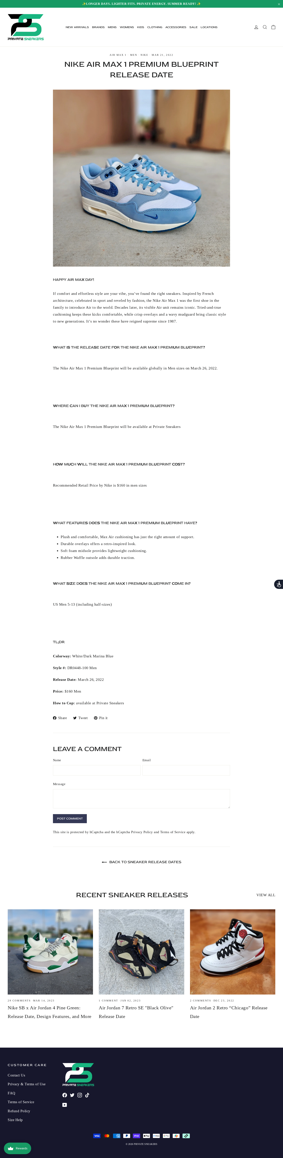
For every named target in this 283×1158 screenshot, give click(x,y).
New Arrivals (77, 27)
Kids (140, 27)
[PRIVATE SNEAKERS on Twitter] (72, 1094)
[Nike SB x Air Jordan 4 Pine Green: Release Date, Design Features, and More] (50, 952)
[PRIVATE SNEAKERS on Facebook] (64, 1094)
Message (59, 784)
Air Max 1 (118, 54)
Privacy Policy (142, 832)
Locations (209, 27)
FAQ (11, 1093)
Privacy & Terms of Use (26, 1084)
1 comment (109, 1000)
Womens (127, 27)
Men (133, 54)
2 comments (201, 1000)
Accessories (175, 27)
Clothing (154, 27)
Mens (112, 27)
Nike (144, 54)
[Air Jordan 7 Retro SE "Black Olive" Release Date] (141, 952)
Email (146, 760)
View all (265, 895)
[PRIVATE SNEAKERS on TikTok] (87, 1094)
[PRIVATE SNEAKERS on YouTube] (64, 1104)
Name (57, 760)
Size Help (15, 1120)
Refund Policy (19, 1111)
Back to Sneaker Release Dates (144, 862)
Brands (98, 27)
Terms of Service (172, 832)
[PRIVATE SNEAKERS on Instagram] (79, 1094)
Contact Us (16, 1075)
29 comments (20, 1000)
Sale (193, 27)
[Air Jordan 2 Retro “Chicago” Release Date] (232, 952)
